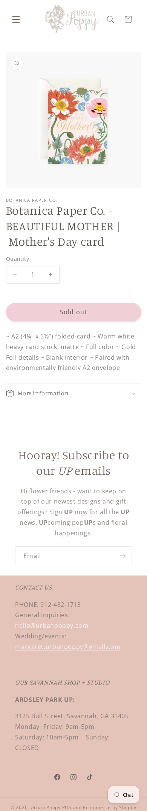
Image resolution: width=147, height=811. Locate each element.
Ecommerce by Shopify (109, 807)
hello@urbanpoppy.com (52, 625)
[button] (15, 19)
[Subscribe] (123, 555)
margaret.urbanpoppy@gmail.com (67, 647)
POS (67, 807)
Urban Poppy (46, 807)
